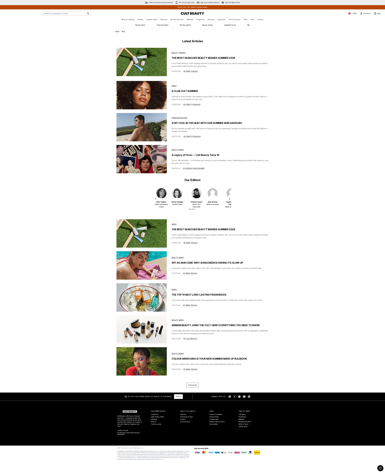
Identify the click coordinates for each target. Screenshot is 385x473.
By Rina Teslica (191, 71)
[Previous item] (155, 199)
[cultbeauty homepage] (192, 13)
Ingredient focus (230, 25)
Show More (192, 385)
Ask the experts (185, 25)
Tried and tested (162, 25)
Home (117, 31)
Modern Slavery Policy (217, 421)
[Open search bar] (248, 25)
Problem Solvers (179, 118)
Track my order (156, 424)
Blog (123, 31)
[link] (365, 13)
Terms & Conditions (215, 414)
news (174, 224)
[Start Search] (88, 13)
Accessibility (213, 424)
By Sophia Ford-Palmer (193, 168)
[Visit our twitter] (234, 396)
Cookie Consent (122, 430)
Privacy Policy (214, 417)
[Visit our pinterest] (249, 396)
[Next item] (229, 199)
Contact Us (154, 414)
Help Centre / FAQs (157, 417)
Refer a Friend (243, 424)
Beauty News (140, 25)
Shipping (154, 419)
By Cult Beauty (190, 339)
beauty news (178, 258)
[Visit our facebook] (229, 396)
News (174, 86)
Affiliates (241, 419)
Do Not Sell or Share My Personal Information (128, 433)
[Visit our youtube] (244, 396)
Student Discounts (245, 421)
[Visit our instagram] (239, 396)
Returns (153, 421)
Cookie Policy (214, 419)
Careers (183, 419)
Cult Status (242, 414)
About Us (183, 414)
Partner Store (243, 426)
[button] (380, 468)
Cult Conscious (185, 421)
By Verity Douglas (191, 104)
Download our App (186, 417)
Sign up (178, 396)
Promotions (242, 417)
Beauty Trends (207, 25)
